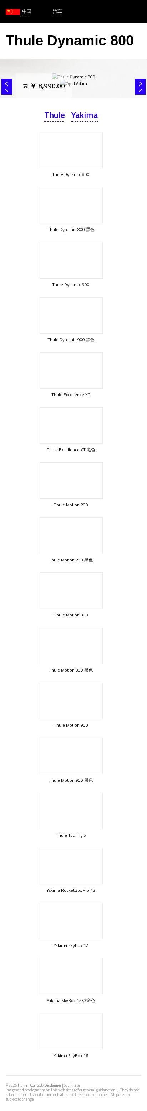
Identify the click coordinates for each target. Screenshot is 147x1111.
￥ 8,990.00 (47, 85)
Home (22, 1085)
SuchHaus (72, 1085)
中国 (26, 11)
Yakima (84, 114)
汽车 (57, 11)
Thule (54, 114)
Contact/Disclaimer (45, 1085)
